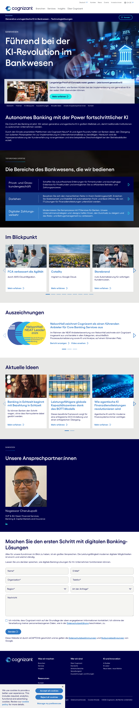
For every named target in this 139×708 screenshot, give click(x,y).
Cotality (56, 271)
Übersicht (10, 106)
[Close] (62, 686)
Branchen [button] (40, 8)
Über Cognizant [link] (76, 663)
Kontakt (127, 17)
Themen (19, 106)
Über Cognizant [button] (75, 8)
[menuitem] (83, 2)
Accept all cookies (49, 691)
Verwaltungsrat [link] (76, 671)
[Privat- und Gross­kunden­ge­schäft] (128, 184)
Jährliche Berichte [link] (77, 668)
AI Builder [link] (106, 663)
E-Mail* (76, 571)
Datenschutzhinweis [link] (78, 700)
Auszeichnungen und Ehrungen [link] (82, 674)
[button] (129, 2)
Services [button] (51, 8)
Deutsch (82, 2)
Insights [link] (41, 668)
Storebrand (102, 271)
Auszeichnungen (42, 106)
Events (106, 2)
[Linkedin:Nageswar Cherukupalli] (7, 524)
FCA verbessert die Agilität (25, 271)
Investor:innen (116, 2)
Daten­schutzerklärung (78, 623)
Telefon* (77, 580)
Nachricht (12, 597)
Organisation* (14, 580)
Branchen (9, 15)
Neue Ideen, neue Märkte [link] (112, 668)
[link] (19, 8)
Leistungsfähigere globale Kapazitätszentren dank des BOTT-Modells (68, 405)
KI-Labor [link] (106, 666)
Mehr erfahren (59, 96)
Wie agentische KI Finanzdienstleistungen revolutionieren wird (110, 405)
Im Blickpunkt (29, 106)
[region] (32, 696)
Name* (11, 571)
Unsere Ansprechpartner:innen (75, 106)
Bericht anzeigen (58, 343)
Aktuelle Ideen (56, 106)
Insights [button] (61, 8)
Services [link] (41, 666)
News (100, 2)
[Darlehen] (128, 198)
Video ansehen (78, 343)
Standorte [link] (74, 666)
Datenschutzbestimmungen (82, 638)
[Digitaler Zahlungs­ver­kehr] (128, 213)
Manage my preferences (49, 703)
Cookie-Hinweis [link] (93, 700)
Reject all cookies (49, 697)
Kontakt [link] (41, 683)
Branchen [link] (41, 663)
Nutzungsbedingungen (112, 638)
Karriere (93, 2)
